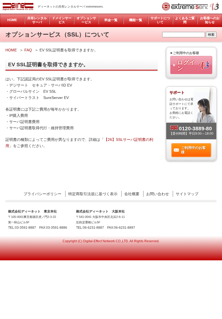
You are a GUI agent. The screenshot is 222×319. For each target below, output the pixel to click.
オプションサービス (86, 20)
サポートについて (160, 20)
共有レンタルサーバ (37, 20)
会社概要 (131, 194)
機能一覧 (135, 20)
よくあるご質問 (185, 20)
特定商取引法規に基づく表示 (92, 194)
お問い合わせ (157, 194)
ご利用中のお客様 (193, 150)
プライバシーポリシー (42, 194)
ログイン (186, 65)
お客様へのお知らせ (210, 20)
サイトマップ (187, 194)
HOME (12, 20)
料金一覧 (111, 20)
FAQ (28, 50)
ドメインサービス (61, 20)
